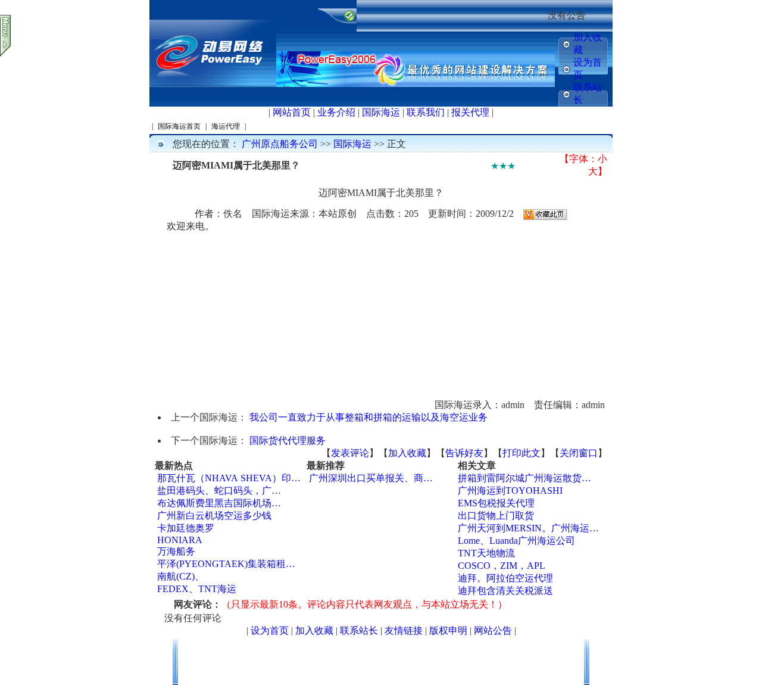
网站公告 (493, 630)
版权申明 (448, 630)
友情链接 (404, 630)
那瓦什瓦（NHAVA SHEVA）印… (229, 478)
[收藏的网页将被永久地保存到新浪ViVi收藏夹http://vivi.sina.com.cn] (545, 213)
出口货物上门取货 (496, 515)
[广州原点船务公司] (212, 84)
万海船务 (176, 551)
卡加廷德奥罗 (185, 528)
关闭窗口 (579, 453)
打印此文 (521, 453)
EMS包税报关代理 (496, 503)
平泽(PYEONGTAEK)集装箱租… (226, 564)
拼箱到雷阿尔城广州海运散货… (524, 478)
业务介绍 (336, 112)
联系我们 (426, 112)
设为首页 (270, 630)
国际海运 (381, 112)
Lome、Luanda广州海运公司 (516, 540)
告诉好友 (464, 453)
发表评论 (350, 453)
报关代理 (470, 112)
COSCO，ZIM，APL (501, 566)
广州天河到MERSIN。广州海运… (528, 528)
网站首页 (292, 112)
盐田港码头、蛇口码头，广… (219, 490)
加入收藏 (407, 453)
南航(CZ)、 (180, 576)
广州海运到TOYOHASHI (510, 490)
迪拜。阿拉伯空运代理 (505, 578)
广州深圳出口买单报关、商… (371, 478)
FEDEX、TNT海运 (196, 589)
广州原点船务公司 (280, 144)
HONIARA (179, 540)
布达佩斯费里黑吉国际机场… (219, 503)
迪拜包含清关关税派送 (505, 591)
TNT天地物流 (486, 553)
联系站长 (359, 630)
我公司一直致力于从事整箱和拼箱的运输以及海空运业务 (368, 417)
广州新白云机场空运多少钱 (214, 515)
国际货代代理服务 (287, 440)
